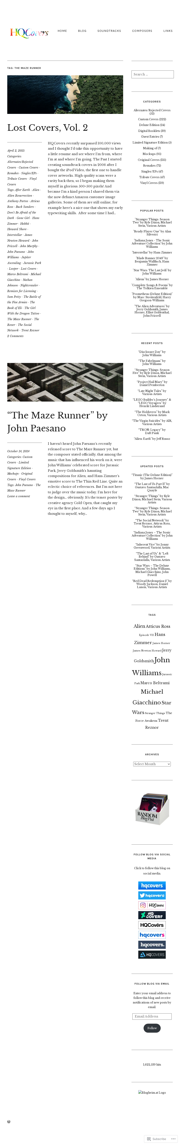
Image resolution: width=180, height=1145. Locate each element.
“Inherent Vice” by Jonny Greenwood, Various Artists (152, 546)
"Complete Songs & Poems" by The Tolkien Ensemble (152, 287)
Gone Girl (23, 218)
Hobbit (24, 223)
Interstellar (14, 235)
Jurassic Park (32, 263)
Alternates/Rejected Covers (152, 110)
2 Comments (15, 336)
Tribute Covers (17, 178)
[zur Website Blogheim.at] (152, 1092)
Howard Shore (17, 229)
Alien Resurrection (19, 195)
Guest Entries (150, 136)
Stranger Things (155, 713)
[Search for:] (152, 75)
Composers (142, 31)
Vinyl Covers (27, 479)
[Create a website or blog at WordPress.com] (8, 1122)
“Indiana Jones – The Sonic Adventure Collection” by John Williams (152, 535)
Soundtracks (109, 31)
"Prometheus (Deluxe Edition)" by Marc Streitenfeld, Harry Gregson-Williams (152, 297)
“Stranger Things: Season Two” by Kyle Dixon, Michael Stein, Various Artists (152, 511)
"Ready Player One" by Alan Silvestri (152, 233)
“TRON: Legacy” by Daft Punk (152, 431)
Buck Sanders (25, 206)
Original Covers (149, 160)
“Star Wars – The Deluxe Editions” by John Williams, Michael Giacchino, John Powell (152, 570)
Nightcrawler (29, 285)
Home (62, 31)
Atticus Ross (158, 626)
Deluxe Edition (149, 125)
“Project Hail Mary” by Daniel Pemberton (152, 383)
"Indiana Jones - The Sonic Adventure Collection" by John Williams (152, 243)
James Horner (161, 643)
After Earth (22, 190)
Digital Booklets (149, 131)
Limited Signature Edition (150, 142)
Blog (82, 31)
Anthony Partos (17, 201)
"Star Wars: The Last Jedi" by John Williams (152, 272)
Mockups (13, 473)
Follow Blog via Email (152, 983)
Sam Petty (14, 296)
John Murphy (29, 246)
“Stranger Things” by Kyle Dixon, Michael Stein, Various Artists (152, 499)
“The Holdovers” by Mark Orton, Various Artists (152, 413)
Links (168, 31)
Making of (150, 148)
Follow (152, 1028)
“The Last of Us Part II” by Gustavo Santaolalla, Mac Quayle (152, 487)
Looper (13, 268)
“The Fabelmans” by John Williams (152, 362)
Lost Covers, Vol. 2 (47, 127)
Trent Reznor (30, 330)
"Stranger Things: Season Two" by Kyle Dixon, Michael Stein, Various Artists (152, 222)
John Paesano (16, 251)
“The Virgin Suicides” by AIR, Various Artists (152, 422)
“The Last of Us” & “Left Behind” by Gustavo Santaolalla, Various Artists (152, 557)
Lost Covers (28, 268)
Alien (35, 190)
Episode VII (146, 635)
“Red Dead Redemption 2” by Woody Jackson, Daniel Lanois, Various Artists (152, 584)
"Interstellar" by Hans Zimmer (152, 252)
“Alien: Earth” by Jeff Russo (152, 438)
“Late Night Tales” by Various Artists (152, 392)
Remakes (13, 173)
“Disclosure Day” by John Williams (152, 353)
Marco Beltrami (17, 274)
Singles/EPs (29, 173)
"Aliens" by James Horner (152, 279)
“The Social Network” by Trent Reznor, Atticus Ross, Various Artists (152, 523)
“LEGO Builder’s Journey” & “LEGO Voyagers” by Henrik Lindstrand (152, 403)
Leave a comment (18, 496)
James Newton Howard (147, 650)
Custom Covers (28, 167)
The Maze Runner (19, 319)
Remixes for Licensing (21, 291)
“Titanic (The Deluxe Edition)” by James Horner (152, 476)
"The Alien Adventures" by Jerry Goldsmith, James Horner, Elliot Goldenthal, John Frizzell (152, 311)
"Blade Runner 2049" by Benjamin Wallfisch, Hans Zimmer (152, 261)
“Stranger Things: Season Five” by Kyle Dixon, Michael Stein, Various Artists (152, 373)
